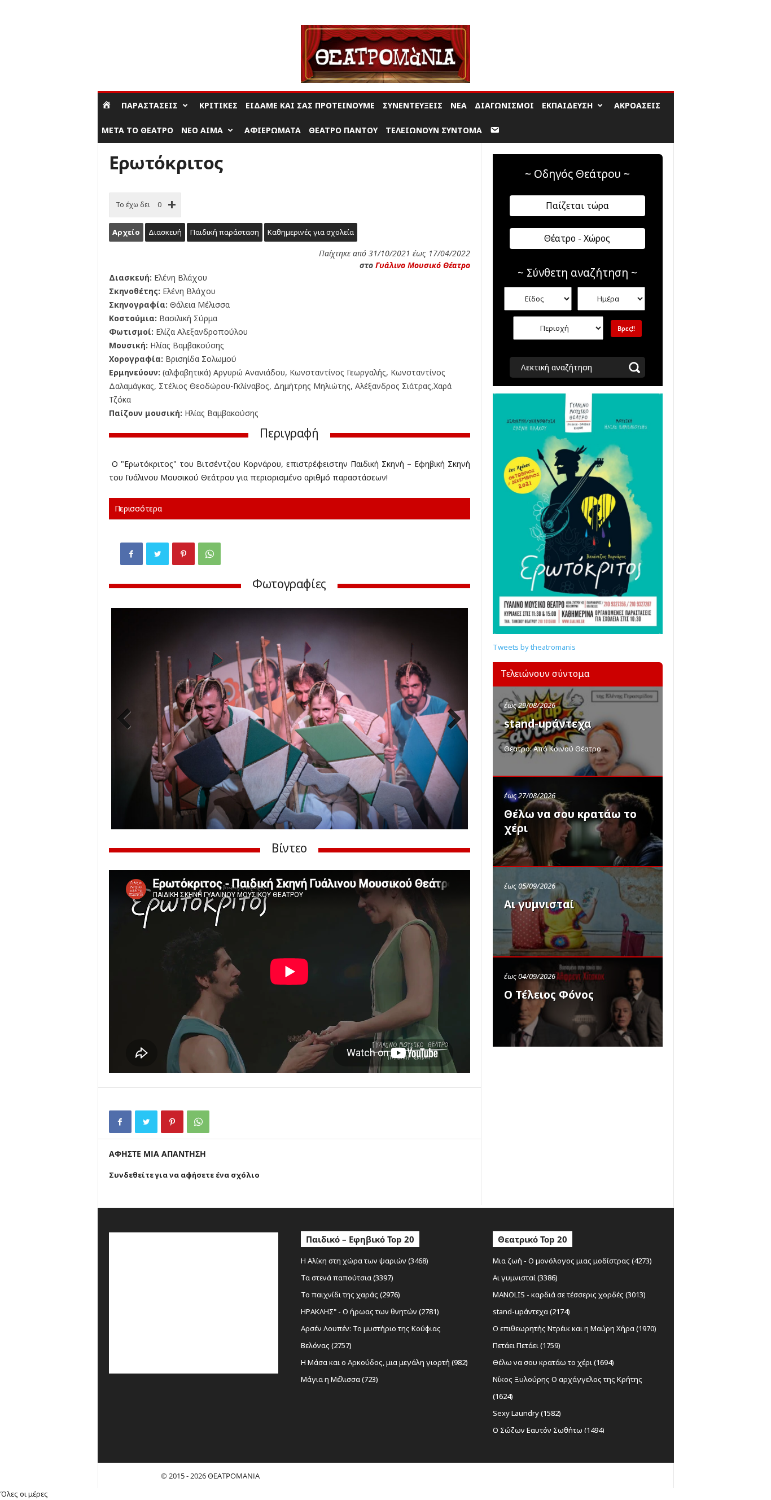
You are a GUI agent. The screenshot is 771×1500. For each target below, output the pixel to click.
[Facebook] (131, 554)
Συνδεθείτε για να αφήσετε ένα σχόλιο (184, 1175)
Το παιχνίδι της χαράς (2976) (350, 1294)
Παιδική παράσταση (224, 232)
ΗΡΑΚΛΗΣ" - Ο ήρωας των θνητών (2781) (370, 1311)
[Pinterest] (183, 554)
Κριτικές (218, 105)
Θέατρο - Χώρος (577, 238)
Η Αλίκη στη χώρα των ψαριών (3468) (364, 1261)
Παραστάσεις (149, 105)
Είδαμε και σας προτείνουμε (310, 105)
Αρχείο (126, 232)
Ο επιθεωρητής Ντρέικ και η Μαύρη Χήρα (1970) (574, 1328)
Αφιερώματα (272, 130)
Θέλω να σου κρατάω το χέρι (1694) (553, 1362)
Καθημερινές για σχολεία (311, 232)
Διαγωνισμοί (504, 105)
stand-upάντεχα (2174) (531, 1311)
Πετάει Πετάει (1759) (526, 1345)
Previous (128, 720)
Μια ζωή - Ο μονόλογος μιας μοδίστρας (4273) (572, 1261)
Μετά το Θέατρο (137, 130)
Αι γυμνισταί (539, 904)
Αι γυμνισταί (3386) (525, 1277)
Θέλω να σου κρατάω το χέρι (570, 821)
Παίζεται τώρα (577, 205)
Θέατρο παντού (343, 130)
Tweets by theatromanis (534, 647)
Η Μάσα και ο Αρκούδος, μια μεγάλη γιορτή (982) (384, 1362)
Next (451, 720)
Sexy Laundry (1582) (527, 1413)
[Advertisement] (577, 1124)
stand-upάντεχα (548, 723)
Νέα (458, 105)
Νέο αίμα (202, 130)
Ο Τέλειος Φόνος (549, 994)
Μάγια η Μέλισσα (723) (339, 1379)
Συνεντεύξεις (413, 105)
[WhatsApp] (209, 554)
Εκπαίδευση (567, 105)
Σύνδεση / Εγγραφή (129, 8)
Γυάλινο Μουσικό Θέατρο (422, 265)
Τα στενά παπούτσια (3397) (347, 1277)
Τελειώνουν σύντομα (434, 130)
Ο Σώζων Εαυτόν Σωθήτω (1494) (548, 1430)
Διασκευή (165, 232)
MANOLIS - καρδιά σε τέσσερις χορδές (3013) (569, 1294)
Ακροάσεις (637, 105)
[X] (157, 554)
